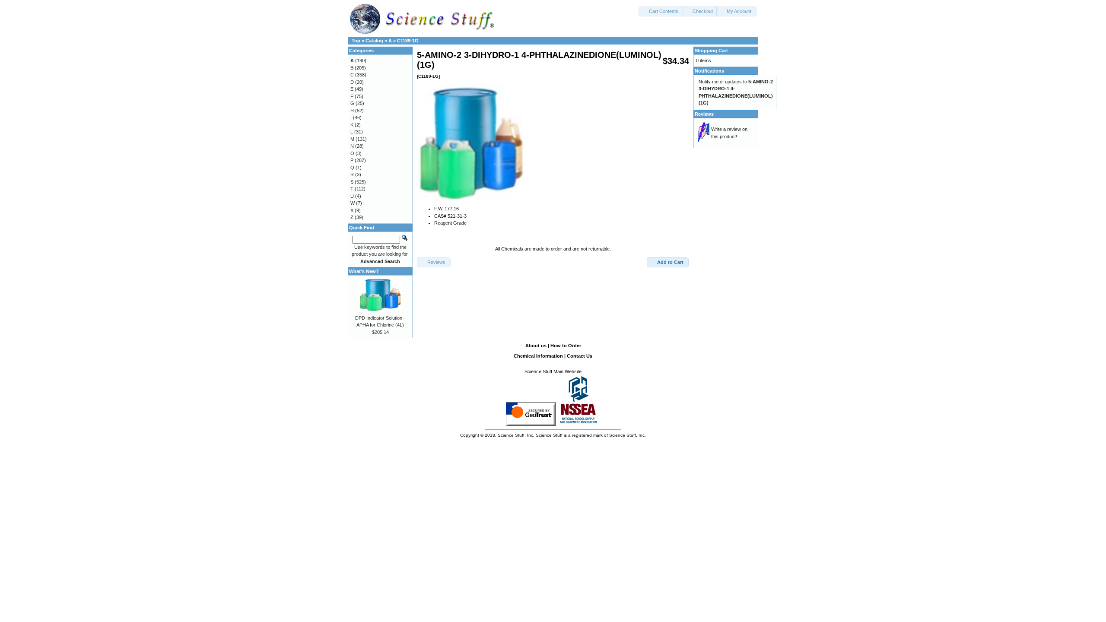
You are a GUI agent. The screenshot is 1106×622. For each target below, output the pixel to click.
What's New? (364, 271)
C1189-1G (408, 40)
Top (356, 40)
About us (536, 345)
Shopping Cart (711, 50)
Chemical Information (538, 356)
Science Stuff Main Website (553, 371)
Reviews (704, 114)
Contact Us (579, 356)
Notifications (709, 70)
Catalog (374, 40)
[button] (661, 11)
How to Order (565, 345)
